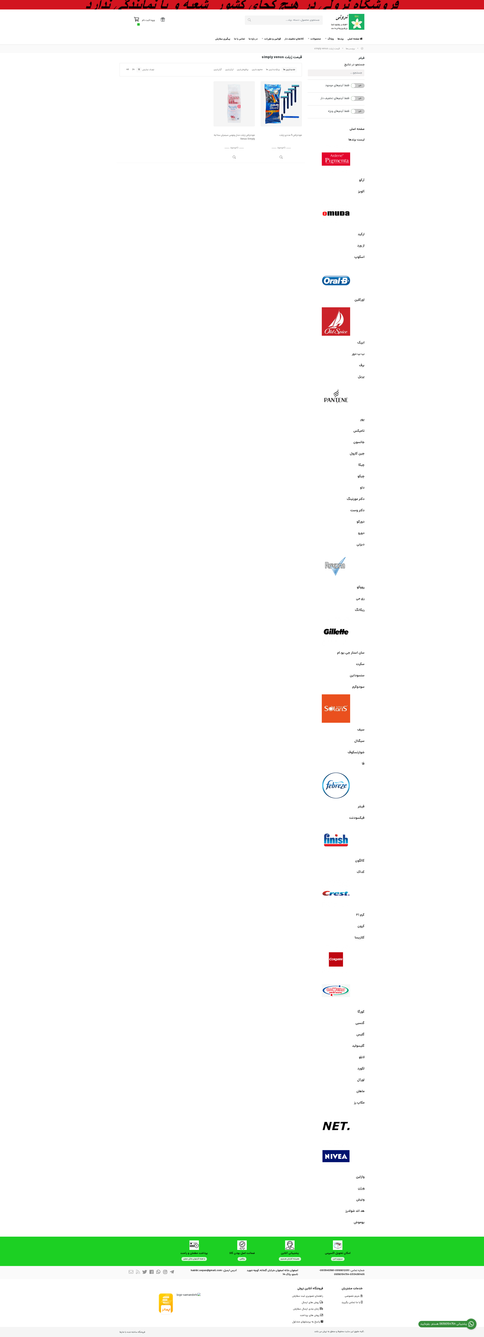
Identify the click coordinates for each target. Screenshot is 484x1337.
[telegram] (172, 1272)
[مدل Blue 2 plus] (281, 103)
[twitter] (144, 1272)
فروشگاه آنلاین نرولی (310, 1288)
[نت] (336, 1124)
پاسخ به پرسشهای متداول (306, 1322)
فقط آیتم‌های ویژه (338, 111)
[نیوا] (336, 1156)
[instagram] (165, 1272)
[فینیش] (336, 839)
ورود (152, 20)
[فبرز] (336, 785)
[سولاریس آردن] (336, 708)
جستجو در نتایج (354, 64)
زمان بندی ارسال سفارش (306, 1309)
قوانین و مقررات (272, 39)
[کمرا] (336, 990)
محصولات (315, 39)
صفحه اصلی (353, 39)
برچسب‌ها (350, 49)
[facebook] (151, 1272)
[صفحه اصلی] (362, 49)
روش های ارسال (311, 1303)
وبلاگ (331, 39)
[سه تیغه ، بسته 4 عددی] (234, 103)
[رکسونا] (336, 566)
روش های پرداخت (310, 1315)
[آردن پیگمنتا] (336, 159)
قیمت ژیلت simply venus (327, 49)
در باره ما (253, 39)
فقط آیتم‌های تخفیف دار (334, 98)
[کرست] (336, 893)
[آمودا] (336, 213)
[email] (131, 1272)
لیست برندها (356, 139)
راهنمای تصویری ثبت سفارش (307, 1296)
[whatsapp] (158, 1272)
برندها (340, 39)
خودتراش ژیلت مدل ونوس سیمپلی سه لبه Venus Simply (234, 137)
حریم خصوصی (352, 1296)
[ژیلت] (336, 631)
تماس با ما (239, 39)
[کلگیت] (336, 959)
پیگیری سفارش (222, 39)
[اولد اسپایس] (336, 321)
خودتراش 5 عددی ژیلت (290, 135)
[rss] (138, 1272)
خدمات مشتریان (352, 1288)
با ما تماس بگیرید (351, 1303)
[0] (136, 20)
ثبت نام (145, 20)
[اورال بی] (336, 278)
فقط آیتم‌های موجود (337, 86)
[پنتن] (336, 398)
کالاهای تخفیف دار (294, 39)
